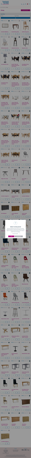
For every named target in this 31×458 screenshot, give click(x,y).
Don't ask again (18, 236)
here (19, 231)
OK (11, 236)
